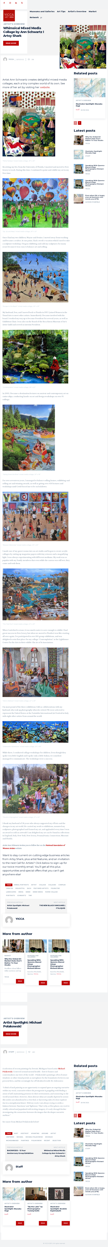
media (20, 892)
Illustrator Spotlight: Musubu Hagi (93, 152)
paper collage (51, 892)
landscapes (11, 892)
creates (9, 888)
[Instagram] (10, 3)
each (29, 888)
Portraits (10, 895)
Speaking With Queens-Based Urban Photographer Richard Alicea (95, 168)
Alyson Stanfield (92, 202)
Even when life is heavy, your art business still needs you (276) (95, 197)
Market (7, 955)
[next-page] (79, 123)
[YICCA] (5, 59)
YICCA (11, 59)
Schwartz (21, 895)
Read (20, 981)
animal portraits (21, 885)
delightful (20, 888)
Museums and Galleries (33, 956)
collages (52, 885)
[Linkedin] (16, 3)
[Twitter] (22, 3)
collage (42, 885)
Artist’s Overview (83, 100)
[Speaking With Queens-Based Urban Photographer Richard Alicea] (36, 945)
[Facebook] (4, 3)
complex (62, 885)
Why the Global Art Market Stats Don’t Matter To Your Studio (13, 962)
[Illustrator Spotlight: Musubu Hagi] (89, 87)
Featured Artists (40, 888)
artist (34, 885)
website (45, 87)
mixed (28, 892)
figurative (55, 888)
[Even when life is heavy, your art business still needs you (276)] (78, 198)
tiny (30, 895)
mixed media (38, 892)
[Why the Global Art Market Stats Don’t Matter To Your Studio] (13, 945)
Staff (77, 110)
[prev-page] (75, 123)
